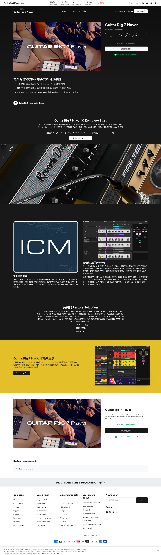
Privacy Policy (56, 553)
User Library (41, 525)
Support (16, 510)
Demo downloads (43, 529)
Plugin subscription (66, 525)
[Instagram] (110, 512)
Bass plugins (64, 510)
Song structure (88, 531)
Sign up (142, 500)
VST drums (63, 521)
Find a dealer (41, 510)
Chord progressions (90, 535)
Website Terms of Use (42, 553)
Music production (89, 513)
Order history (41, 507)
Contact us (17, 507)
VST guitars (64, 518)
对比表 (84, 11)
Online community (43, 521)
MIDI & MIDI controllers (91, 521)
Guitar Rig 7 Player (23, 12)
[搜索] (143, 3)
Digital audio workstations (92, 524)
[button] (28, 103)
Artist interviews (88, 506)
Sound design (88, 528)
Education (17, 521)
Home (15, 9)
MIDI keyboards (65, 507)
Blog (15, 500)
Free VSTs (63, 500)
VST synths (63, 514)
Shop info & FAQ (42, 500)
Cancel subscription (44, 518)
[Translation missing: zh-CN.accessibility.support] (147, 3)
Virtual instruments (66, 503)
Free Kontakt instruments (92, 502)
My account (41, 503)
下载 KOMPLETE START (80, 138)
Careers (16, 514)
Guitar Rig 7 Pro (22, 373)
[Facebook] (107, 512)
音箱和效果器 (65, 11)
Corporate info (18, 503)
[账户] (151, 3)
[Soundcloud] (117, 512)
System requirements (24, 469)
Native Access (41, 514)
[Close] (158, 551)
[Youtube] (113, 512)
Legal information (19, 525)
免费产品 (21, 9)
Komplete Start (58, 133)
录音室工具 (76, 11)
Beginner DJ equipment (91, 517)
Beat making (87, 510)
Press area (17, 518)
